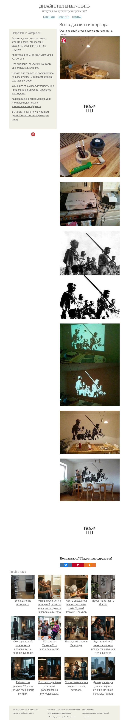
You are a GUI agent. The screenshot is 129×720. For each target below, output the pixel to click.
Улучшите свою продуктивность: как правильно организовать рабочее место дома (33, 90)
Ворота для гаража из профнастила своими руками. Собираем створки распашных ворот (33, 77)
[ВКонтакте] (66, 565)
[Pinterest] (78, 565)
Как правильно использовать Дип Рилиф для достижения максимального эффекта (31, 103)
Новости (63, 16)
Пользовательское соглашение (68, 709)
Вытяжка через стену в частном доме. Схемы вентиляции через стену (30, 115)
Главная (49, 16)
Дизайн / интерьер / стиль (64, 6)
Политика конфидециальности (59, 713)
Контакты (51, 709)
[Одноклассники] (90, 565)
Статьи (76, 16)
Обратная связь (88, 709)
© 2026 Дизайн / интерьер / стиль (25, 709)
